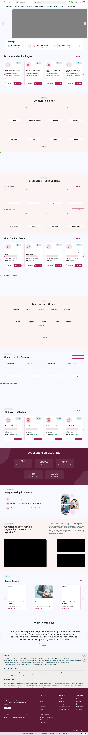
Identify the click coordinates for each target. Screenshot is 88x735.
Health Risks (9, 6)
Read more (10, 608)
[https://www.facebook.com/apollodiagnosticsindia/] (77, 704)
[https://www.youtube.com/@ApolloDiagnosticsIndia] (77, 709)
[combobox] (24, 2)
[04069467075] (69, 2)
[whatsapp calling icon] (72, 2)
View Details (9, 83)
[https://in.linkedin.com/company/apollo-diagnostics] (77, 701)
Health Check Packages (31, 6)
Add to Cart (17, 83)
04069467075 (81, 2)
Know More (7, 707)
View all (44, 343)
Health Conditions (18, 6)
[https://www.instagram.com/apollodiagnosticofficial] (77, 698)
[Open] (30, 2)
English (82, 733)
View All (78, 56)
